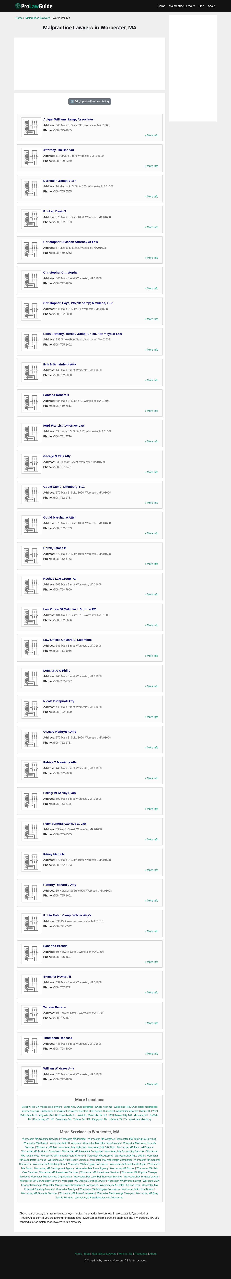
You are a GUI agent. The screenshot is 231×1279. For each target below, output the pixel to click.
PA (88, 1119)
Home (161, 6)
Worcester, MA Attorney (101, 1139)
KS (105, 1115)
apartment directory (140, 1119)
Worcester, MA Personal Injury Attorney (63, 1155)
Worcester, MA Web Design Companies (111, 1160)
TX (125, 1119)
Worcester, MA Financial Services (39, 1193)
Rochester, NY (41, 1119)
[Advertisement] (90, 64)
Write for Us (125, 1253)
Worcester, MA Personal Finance (135, 1147)
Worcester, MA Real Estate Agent (128, 1164)
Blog (201, 6)
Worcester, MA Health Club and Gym (120, 1185)
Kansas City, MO (123, 1115)
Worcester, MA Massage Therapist (115, 1193)
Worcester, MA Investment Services (58, 1172)
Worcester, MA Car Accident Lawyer (40, 1180)
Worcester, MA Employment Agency (54, 1168)
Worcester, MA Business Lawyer (141, 1176)
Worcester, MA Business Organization (51, 1176)
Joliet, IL (81, 1115)
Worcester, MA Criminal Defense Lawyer (84, 1180)
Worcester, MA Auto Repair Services (68, 1160)
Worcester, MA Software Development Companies (70, 1185)
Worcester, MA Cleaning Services (40, 1139)
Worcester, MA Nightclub (72, 1147)
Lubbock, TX (115, 1119)
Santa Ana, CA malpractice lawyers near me (88, 1106)
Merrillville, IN (95, 1115)
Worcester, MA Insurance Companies (82, 1151)
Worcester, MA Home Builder (138, 1189)
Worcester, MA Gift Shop (101, 1147)
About (211, 6)
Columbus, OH (63, 1119)
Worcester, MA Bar (46, 1147)
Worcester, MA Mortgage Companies (87, 1164)
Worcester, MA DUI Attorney (65, 1143)
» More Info (151, 135)
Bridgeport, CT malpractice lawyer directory (64, 1111)
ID (56, 1115)
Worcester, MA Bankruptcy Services (136, 1139)
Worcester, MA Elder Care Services (102, 1143)
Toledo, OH (79, 1119)
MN (111, 1115)
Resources (140, 1253)
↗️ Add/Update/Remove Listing (90, 101)
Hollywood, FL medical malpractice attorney (114, 1111)
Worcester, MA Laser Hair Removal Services (98, 1176)
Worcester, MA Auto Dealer (130, 1155)
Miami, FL (145, 1111)
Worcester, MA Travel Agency (92, 1168)
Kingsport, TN (99, 1119)
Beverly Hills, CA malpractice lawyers (42, 1106)
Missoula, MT (141, 1115)
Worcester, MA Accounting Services (124, 1151)
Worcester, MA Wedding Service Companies (99, 1197)
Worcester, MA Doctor (122, 1168)
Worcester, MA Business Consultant (40, 1151)
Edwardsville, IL (67, 1115)
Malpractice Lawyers (182, 6)
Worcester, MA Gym (67, 1189)
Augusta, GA (46, 1115)
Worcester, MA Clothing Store (49, 1164)
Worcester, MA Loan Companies (77, 1193)
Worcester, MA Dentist (36, 1143)
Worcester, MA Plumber (73, 1139)
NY (52, 1119)
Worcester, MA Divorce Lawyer (124, 1180)
